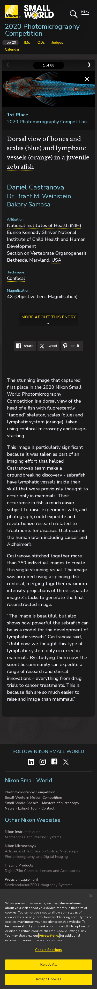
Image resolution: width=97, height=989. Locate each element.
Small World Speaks (22, 803)
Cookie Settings (48, 950)
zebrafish (20, 166)
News (9, 808)
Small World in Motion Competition (33, 797)
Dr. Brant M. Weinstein (39, 196)
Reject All (48, 964)
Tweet (51, 346)
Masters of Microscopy (60, 803)
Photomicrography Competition (30, 792)
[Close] (90, 895)
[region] (48, 939)
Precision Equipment (21, 879)
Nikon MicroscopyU (20, 845)
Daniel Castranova (35, 187)
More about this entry (48, 317)
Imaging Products (19, 865)
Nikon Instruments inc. (23, 831)
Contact (47, 808)
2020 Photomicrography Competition (42, 30)
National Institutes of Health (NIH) (44, 225)
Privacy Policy (49, 936)
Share (28, 346)
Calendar (12, 49)
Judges (57, 42)
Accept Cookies (49, 979)
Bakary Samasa (28, 204)
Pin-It (74, 346)
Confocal (16, 278)
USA (56, 260)
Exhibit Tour (28, 808)
